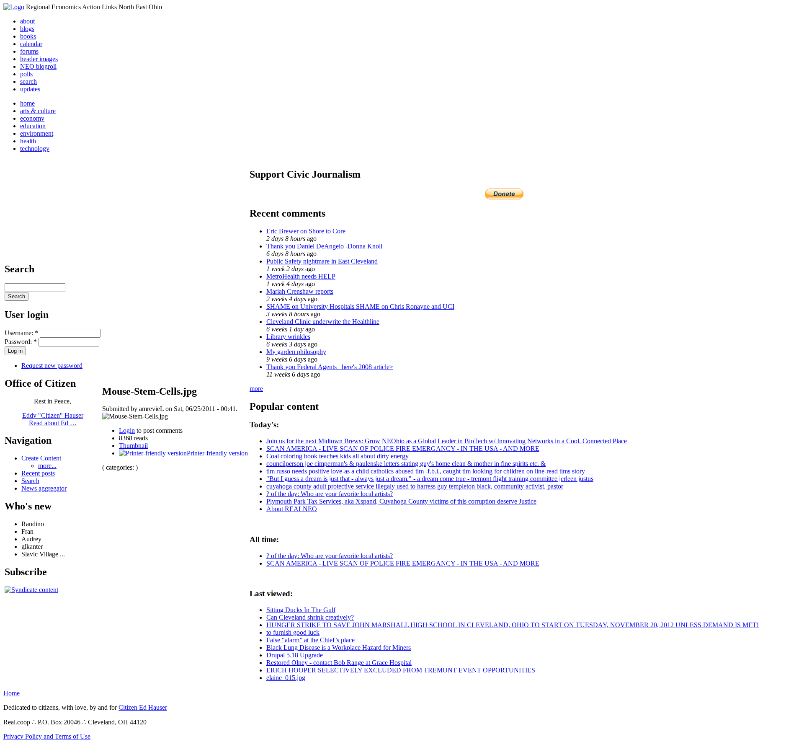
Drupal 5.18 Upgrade (294, 655)
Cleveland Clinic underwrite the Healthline (322, 321)
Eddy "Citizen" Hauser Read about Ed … (52, 419)
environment (36, 133)
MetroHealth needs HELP (300, 276)
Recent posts (38, 473)
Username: (21, 332)
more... (47, 465)
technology (34, 148)
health (28, 141)
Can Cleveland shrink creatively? (310, 617)
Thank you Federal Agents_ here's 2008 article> (329, 366)
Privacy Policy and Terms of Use (46, 736)
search (28, 81)
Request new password (51, 365)
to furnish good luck (293, 632)
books (28, 36)
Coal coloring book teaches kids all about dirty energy (337, 456)
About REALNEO (291, 508)
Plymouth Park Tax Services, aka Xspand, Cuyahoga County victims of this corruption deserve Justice (401, 501)
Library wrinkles (288, 336)
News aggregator (44, 488)
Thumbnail (133, 445)
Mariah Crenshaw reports (299, 291)
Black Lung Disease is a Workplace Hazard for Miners (338, 647)
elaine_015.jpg (285, 677)
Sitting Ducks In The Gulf (300, 609)
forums (29, 51)
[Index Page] (13, 6)
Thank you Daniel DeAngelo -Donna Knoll (324, 246)
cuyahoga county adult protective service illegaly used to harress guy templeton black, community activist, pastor (414, 486)
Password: (21, 341)
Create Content (41, 458)
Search (30, 480)
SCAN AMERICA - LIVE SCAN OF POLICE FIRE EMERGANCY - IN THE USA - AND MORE (402, 448)
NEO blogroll (38, 66)
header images (39, 58)
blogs (27, 28)
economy (32, 118)
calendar (31, 43)
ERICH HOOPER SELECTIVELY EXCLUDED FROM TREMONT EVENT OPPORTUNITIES (400, 670)
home (27, 103)
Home (11, 693)
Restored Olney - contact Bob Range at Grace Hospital (339, 662)
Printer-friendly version (217, 453)
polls (26, 74)
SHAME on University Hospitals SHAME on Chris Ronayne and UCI (360, 306)
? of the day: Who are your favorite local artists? (329, 493)
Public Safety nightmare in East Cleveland (322, 261)
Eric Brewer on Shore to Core (305, 231)
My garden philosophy (296, 351)
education (33, 125)
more (256, 388)
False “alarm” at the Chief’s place (310, 640)
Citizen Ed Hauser (143, 707)
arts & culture (38, 110)
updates (30, 89)
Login (127, 430)
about (27, 21)
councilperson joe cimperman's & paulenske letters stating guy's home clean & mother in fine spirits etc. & (406, 463)
